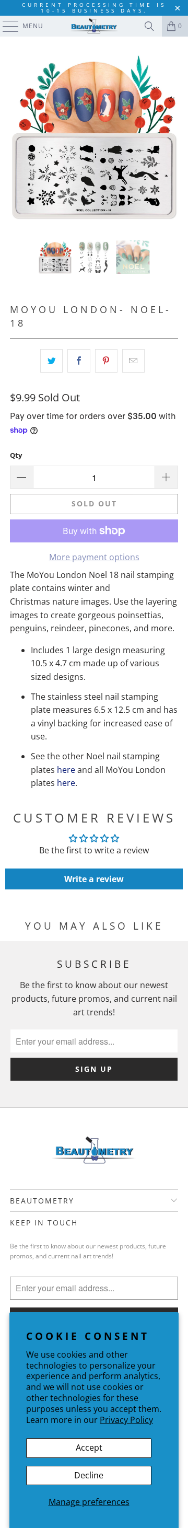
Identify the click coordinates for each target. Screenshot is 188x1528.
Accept (89, 1447)
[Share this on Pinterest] (106, 361)
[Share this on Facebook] (78, 361)
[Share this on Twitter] (51, 361)
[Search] (149, 26)
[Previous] (17, 138)
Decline (88, 1475)
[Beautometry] (94, 26)
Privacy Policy (126, 1420)
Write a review (94, 879)
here (66, 769)
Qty (16, 455)
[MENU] (5, 26)
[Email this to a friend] (133, 361)
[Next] (170, 138)
